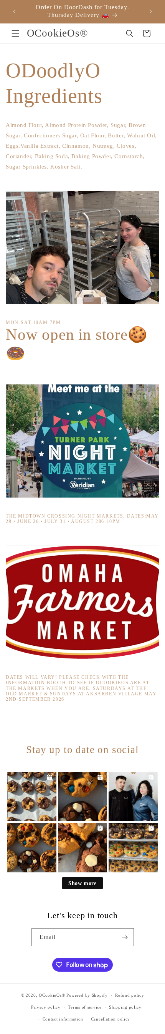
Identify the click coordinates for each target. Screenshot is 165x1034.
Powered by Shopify (87, 995)
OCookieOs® (52, 995)
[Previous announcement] (14, 11)
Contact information (63, 1019)
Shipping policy (125, 1007)
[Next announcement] (150, 11)
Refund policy (129, 995)
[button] (15, 33)
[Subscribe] (125, 937)
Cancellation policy (110, 1019)
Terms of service (84, 1007)
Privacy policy (46, 1007)
